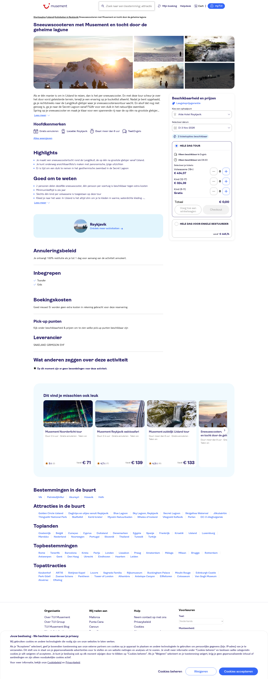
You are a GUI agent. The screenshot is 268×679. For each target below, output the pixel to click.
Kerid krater (95, 516)
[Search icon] (102, 6)
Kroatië (179, 533)
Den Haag (73, 556)
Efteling (57, 580)
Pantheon (83, 576)
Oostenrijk (44, 533)
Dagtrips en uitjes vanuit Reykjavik (88, 513)
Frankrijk (164, 533)
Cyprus (87, 533)
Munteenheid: (187, 628)
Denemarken (120, 533)
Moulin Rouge (183, 572)
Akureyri (74, 497)
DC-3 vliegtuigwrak (212, 516)
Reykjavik (98, 224)
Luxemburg (208, 533)
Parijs (97, 552)
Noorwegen (77, 536)
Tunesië (138, 536)
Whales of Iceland (147, 516)
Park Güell (44, 576)
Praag (137, 552)
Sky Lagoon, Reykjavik (145, 513)
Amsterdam (153, 552)
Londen (109, 552)
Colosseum (183, 576)
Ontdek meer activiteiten (104, 228)
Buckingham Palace (158, 572)
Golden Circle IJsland (50, 513)
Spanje (150, 533)
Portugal (94, 536)
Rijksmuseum (134, 572)
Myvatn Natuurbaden (120, 516)
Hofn (101, 497)
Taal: (181, 616)
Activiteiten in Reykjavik (66, 17)
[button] (202, 145)
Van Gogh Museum (206, 576)
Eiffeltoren (166, 576)
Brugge (195, 552)
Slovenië (109, 536)
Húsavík (88, 497)
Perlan (191, 516)
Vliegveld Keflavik (173, 516)
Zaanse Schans (64, 576)
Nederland (60, 536)
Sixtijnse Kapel (76, 572)
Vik (40, 497)
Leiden (134, 556)
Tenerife (55, 552)
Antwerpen (44, 556)
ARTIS (59, 572)
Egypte (137, 533)
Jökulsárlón (220, 513)
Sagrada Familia (112, 572)
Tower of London (103, 576)
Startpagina (40, 17)
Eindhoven (104, 556)
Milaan (182, 552)
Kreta (85, 552)
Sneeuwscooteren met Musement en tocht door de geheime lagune (112, 17)
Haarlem (120, 556)
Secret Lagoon (171, 513)
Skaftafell (77, 516)
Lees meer (40, 115)
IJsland (50, 17)
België (59, 533)
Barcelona (71, 552)
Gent (59, 556)
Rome (41, 552)
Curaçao (73, 533)
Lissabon (124, 552)
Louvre (94, 572)
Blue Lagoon (121, 513)
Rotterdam (211, 552)
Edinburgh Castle (206, 572)
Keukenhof (44, 572)
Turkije (152, 536)
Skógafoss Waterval (196, 513)
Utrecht (88, 556)
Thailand (124, 536)
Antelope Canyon (145, 576)
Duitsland (102, 533)
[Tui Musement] (57, 6)
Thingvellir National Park (52, 516)
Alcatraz (43, 580)
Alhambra (124, 576)
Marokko (43, 536)
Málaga (169, 552)
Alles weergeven (43, 138)
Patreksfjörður (55, 497)
